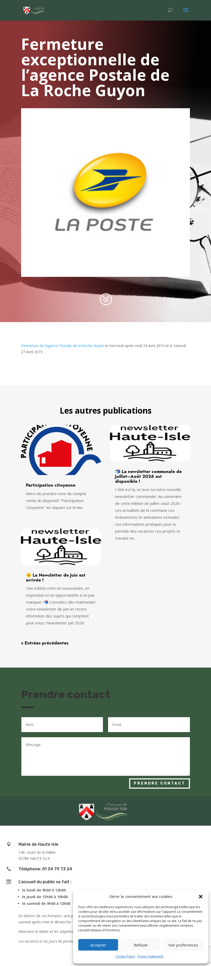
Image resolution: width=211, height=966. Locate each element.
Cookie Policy (125, 956)
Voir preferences (183, 944)
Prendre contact (159, 783)
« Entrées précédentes (44, 643)
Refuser (141, 944)
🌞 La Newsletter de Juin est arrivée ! (55, 577)
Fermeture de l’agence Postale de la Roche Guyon (62, 345)
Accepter (98, 944)
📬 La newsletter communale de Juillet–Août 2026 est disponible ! (148, 476)
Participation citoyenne (50, 485)
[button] (200, 896)
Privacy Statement (150, 956)
